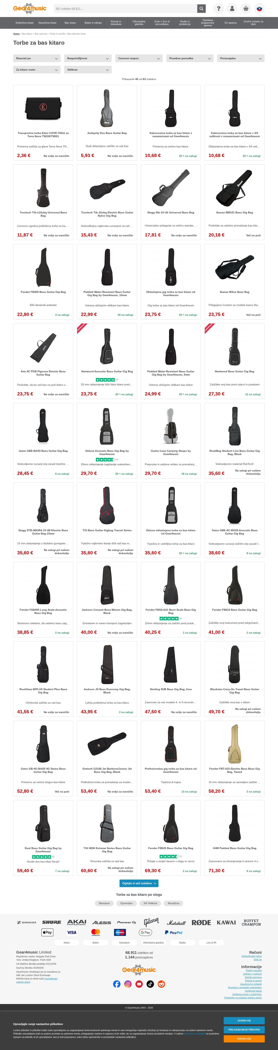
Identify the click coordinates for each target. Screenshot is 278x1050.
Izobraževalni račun (252, 956)
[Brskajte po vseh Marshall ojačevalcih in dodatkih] (179, 922)
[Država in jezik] (259, 8)
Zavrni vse (244, 1020)
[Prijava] (232, 8)
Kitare (67, 942)
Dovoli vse (244, 1039)
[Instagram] (128, 986)
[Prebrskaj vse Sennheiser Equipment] (29, 922)
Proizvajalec (228, 58)
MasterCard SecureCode (203, 932)
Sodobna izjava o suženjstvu (247, 994)
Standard (104, 903)
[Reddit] (161, 986)
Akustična (173, 903)
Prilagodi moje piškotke (244, 1029)
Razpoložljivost (77, 58)
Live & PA (211, 942)
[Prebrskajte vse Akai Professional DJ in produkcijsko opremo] (79, 922)
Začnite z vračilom (252, 974)
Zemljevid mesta (253, 991)
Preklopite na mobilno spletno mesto (243, 997)
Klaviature (124, 942)
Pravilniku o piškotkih (195, 1033)
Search (201, 8)
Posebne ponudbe (181, 58)
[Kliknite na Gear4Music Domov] (29, 8)
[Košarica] (246, 8)
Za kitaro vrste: (26, 69)
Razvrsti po (23, 58)
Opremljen (126, 903)
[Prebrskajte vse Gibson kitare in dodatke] (154, 922)
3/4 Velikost (150, 903)
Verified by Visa (230, 932)
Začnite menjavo (253, 977)
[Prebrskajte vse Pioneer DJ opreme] (129, 922)
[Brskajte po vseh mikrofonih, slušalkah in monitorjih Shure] (54, 922)
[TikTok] (150, 986)
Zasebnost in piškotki (251, 984)
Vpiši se (258, 959)
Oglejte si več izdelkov (137, 883)
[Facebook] (116, 986)
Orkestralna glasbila (153, 942)
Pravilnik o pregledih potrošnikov (245, 987)
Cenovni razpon (128, 58)
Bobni (96, 942)
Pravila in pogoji (253, 980)
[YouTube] (139, 986)
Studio (182, 942)
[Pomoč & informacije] (219, 8)
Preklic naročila (254, 970)
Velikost (72, 69)
